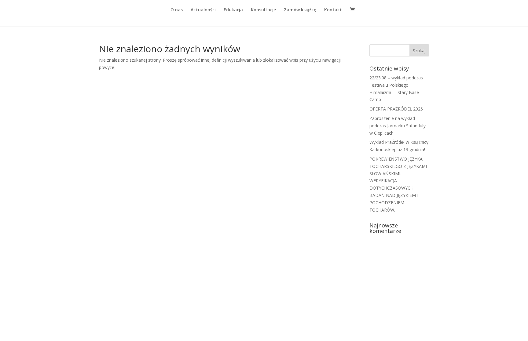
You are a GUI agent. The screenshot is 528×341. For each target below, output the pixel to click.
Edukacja (233, 10)
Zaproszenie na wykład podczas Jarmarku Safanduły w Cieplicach (397, 125)
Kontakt (333, 10)
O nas (176, 10)
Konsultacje (263, 10)
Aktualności (203, 10)
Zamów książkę (300, 10)
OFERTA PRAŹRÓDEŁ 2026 (396, 109)
